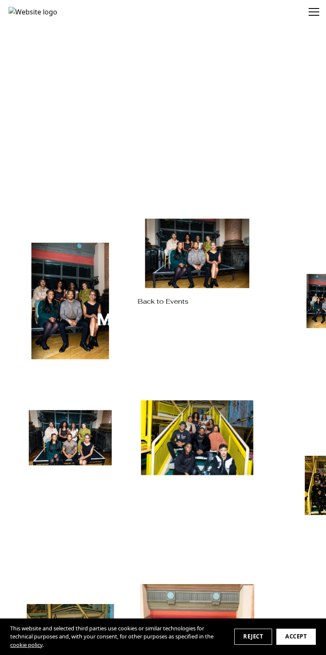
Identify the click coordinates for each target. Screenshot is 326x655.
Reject (253, 636)
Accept (296, 636)
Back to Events (163, 301)
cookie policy (26, 645)
